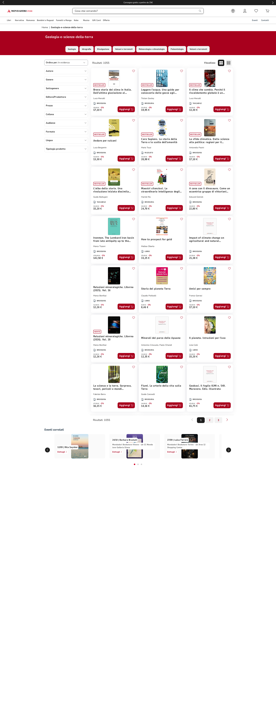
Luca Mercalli (99, 98)
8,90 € (143, 305)
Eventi (255, 20)
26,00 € (144, 206)
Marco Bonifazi (99, 295)
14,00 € (192, 107)
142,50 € (98, 258)
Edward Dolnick (196, 197)
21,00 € (144, 107)
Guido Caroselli (148, 394)
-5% (102, 108)
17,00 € (96, 403)
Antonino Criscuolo (149, 345)
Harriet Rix (146, 197)
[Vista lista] (228, 63)
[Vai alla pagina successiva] (227, 420)
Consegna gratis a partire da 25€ (138, 2)
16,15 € (97, 406)
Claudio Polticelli (148, 295)
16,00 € (96, 206)
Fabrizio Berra (99, 394)
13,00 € (144, 354)
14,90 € (144, 403)
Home (45, 27)
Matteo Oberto (147, 246)
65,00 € (192, 403)
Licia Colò (193, 345)
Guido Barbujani (100, 197)
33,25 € (145, 258)
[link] (233, 11)
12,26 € (97, 307)
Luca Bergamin (100, 147)
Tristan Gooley (147, 98)
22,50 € (192, 255)
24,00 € (192, 206)
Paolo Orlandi (165, 345)
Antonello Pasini (196, 147)
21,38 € (193, 258)
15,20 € (97, 208)
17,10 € (97, 110)
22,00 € (144, 157)
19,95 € (145, 110)
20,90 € (145, 159)
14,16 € (145, 406)
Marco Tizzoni (99, 246)
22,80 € (193, 208)
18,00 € (96, 107)
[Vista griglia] (221, 63)
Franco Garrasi (195, 295)
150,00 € (96, 255)
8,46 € (144, 307)
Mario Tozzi (146, 147)
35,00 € (144, 255)
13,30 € (193, 110)
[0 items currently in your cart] (267, 11)
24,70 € (145, 208)
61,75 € (193, 406)
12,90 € (96, 305)
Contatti (265, 20)
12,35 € (145, 356)
